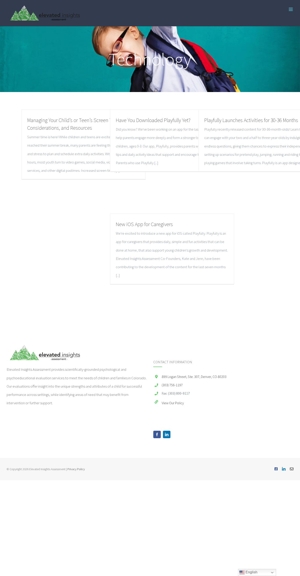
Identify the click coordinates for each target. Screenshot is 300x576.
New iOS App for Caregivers (144, 224)
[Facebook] (157, 434)
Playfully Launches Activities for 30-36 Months (251, 120)
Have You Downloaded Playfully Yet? (153, 120)
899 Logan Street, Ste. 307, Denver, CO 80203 (194, 376)
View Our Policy (173, 403)
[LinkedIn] (166, 434)
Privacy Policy (76, 469)
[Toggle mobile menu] (291, 9)
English (251, 572)
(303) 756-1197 (172, 385)
